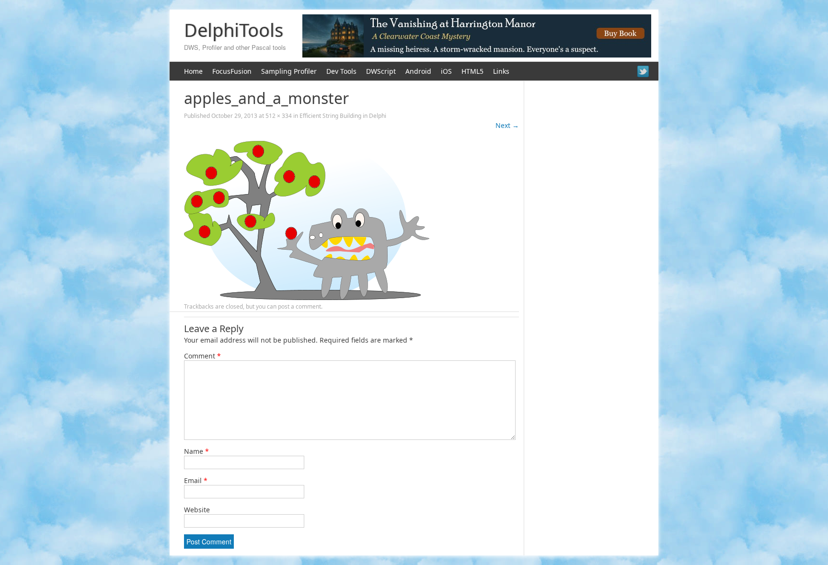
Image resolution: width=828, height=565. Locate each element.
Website (197, 509)
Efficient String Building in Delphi (342, 116)
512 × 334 (278, 116)
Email (195, 480)
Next (507, 125)
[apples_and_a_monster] (306, 297)
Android (418, 71)
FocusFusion (232, 71)
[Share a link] (643, 71)
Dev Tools (341, 71)
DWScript (381, 71)
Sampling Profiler (289, 71)
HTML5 (472, 71)
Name (196, 451)
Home (193, 71)
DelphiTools (233, 29)
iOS (446, 71)
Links (501, 71)
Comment (202, 355)
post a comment (299, 306)
